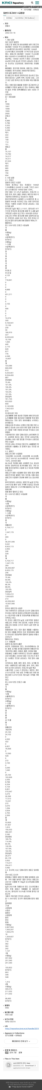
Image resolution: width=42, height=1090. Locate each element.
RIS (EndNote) (29, 18)
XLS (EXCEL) (19, 18)
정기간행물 (27, 10)
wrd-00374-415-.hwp (21, 1063)
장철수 (7, 26)
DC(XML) (9, 18)
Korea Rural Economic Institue (13, 3)
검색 (32, 3)
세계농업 (36, 10)
